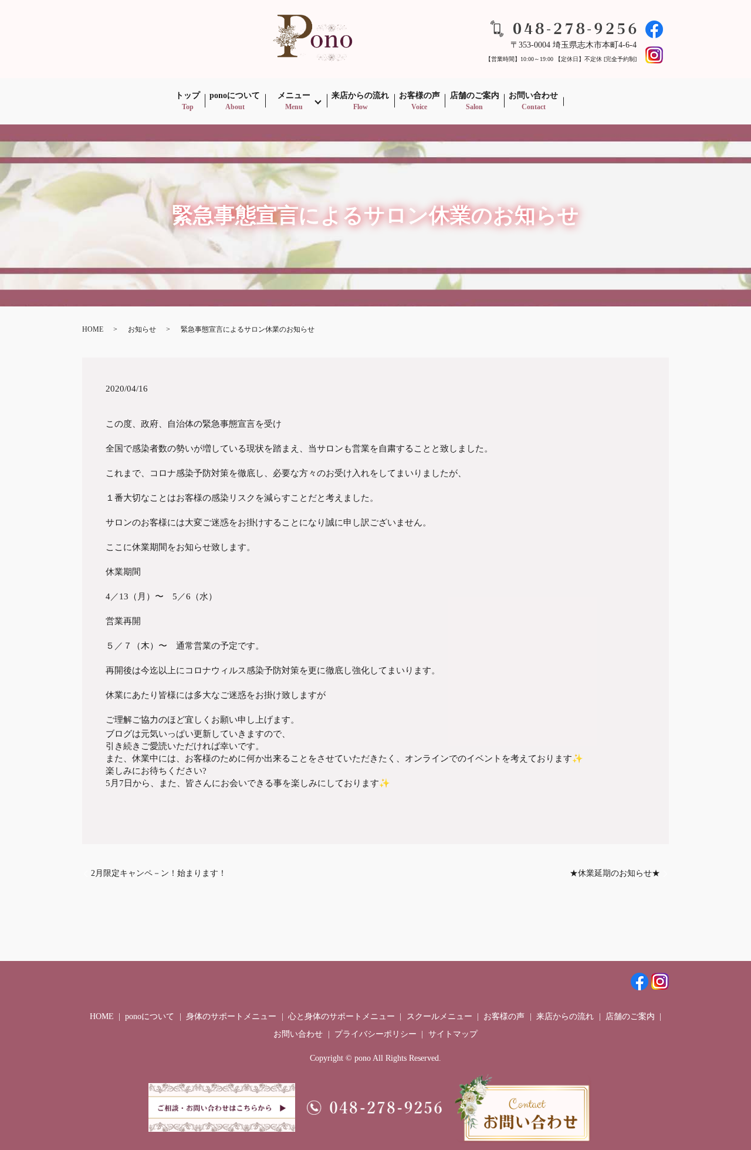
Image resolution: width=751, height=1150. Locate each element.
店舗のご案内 (474, 101)
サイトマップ (453, 1034)
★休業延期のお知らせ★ (615, 873)
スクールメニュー (439, 1016)
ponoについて (234, 101)
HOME (92, 329)
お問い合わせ (533, 101)
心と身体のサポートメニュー (341, 1016)
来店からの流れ (360, 101)
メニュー (294, 101)
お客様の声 (419, 101)
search (578, 101)
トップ (187, 101)
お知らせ (142, 329)
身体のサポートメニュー (231, 1016)
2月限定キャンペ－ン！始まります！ (158, 873)
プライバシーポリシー (375, 1034)
